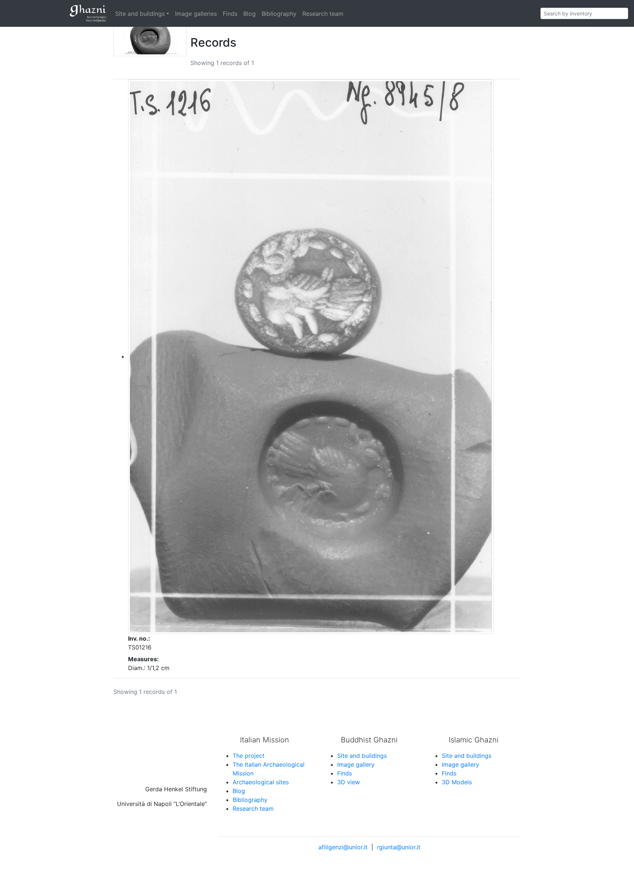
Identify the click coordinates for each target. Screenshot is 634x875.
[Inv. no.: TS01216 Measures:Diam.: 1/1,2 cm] (311, 356)
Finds (230, 13)
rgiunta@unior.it (398, 847)
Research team (322, 13)
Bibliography (279, 13)
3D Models (457, 782)
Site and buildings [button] (140, 13)
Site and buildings (362, 755)
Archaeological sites (261, 782)
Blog (249, 13)
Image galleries (196, 13)
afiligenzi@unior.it (343, 847)
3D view (348, 782)
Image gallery (356, 764)
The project (249, 755)
